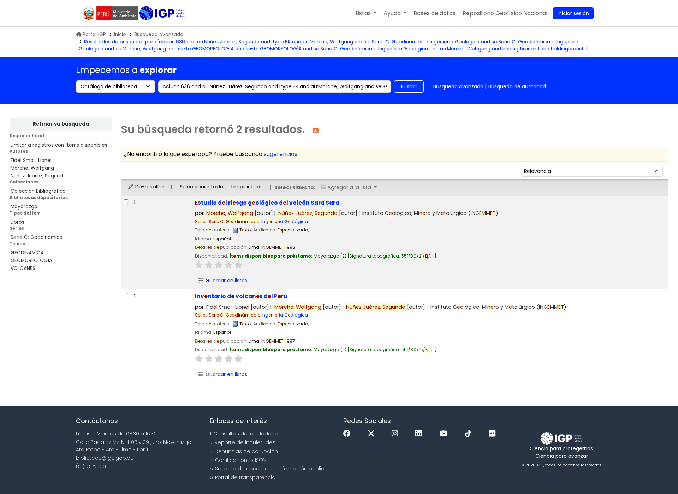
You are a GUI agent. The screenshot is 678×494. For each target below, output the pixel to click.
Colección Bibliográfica (38, 191)
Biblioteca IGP (163, 13)
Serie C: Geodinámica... (38, 237)
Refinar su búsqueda (60, 123)
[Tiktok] (470, 434)
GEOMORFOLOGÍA (31, 260)
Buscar (409, 86)
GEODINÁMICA (27, 252)
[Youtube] (445, 434)
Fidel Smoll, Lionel (31, 160)
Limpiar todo (247, 186)
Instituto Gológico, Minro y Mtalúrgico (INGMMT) (430, 213)
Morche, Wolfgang (32, 168)
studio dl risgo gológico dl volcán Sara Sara (267, 202)
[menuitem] (505, 13)
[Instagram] (397, 434)
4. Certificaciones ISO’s (238, 460)
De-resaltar (149, 186)
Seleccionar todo (202, 186)
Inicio (120, 34)
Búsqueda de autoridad (517, 86)
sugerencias (280, 154)
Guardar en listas (225, 280)
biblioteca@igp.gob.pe (105, 458)
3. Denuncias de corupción (244, 451)
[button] (366, 13)
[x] (372, 434)
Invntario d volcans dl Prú (241, 296)
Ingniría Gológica (258, 221)
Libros (17, 222)
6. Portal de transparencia (242, 477)
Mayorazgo (24, 206)
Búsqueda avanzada (158, 34)
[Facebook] (348, 434)
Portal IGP (94, 34)
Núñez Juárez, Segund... (38, 176)
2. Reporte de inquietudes (242, 442)
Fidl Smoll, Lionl (237, 307)
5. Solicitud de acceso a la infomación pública (269, 468)
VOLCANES (23, 268)
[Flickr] (494, 434)
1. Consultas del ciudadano (244, 433)
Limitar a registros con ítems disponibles (59, 145)
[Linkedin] (420, 434)
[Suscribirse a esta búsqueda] (315, 130)
